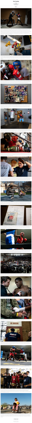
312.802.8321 (16, 4)
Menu (16, 6)
